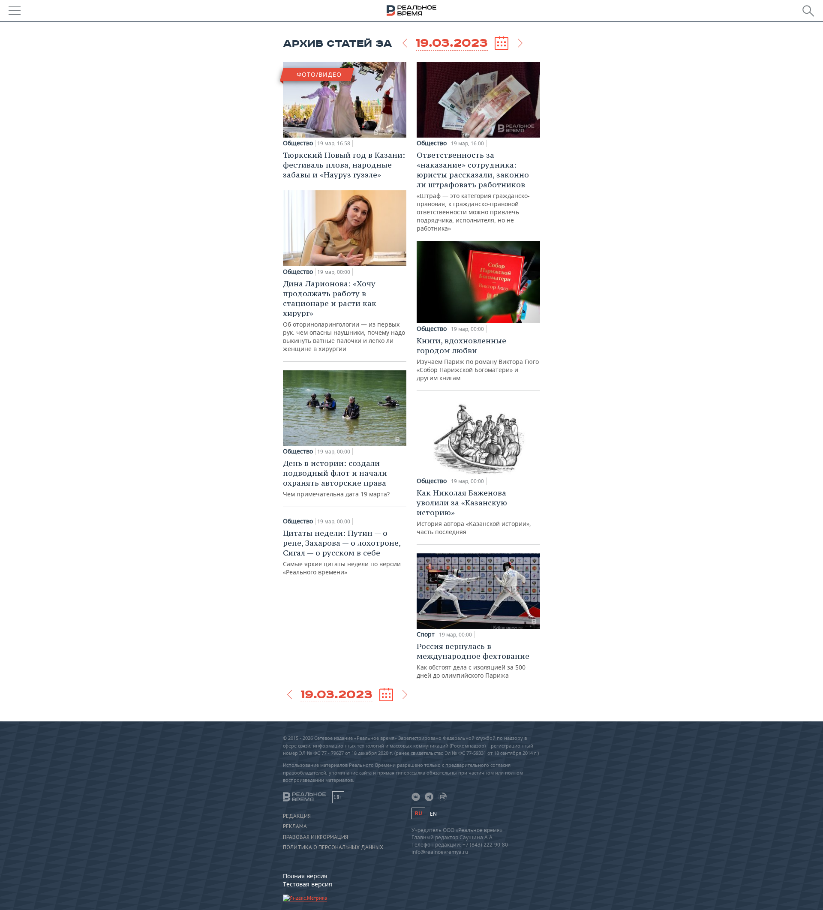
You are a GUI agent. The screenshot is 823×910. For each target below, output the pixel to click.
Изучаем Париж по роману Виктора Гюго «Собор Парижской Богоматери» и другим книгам (478, 359)
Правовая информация (315, 837)
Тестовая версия (307, 884)
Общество (298, 143)
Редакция (297, 816)
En (433, 813)
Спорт (426, 634)
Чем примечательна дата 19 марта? (336, 478)
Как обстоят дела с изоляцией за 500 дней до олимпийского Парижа (473, 660)
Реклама (295, 826)
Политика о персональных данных (333, 847)
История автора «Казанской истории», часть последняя (474, 512)
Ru (418, 813)
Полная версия (305, 876)
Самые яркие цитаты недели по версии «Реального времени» (342, 552)
